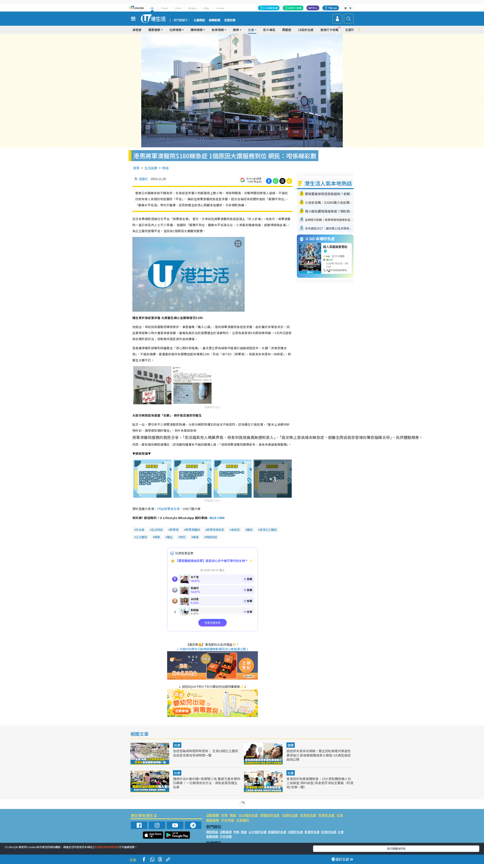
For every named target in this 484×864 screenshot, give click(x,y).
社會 (177, 745)
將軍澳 (174, 530)
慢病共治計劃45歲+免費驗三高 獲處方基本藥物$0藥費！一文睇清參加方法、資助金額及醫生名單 (206, 782)
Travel (164, 8)
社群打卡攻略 (295, 7)
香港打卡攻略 (329, 29)
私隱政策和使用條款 (107, 847)
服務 (157, 537)
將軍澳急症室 (215, 530)
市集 (224, 815)
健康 (291, 745)
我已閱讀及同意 (396, 848)
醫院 (250, 530)
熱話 (165, 167)
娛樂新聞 (214, 20)
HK (152, 8)
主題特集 (351, 29)
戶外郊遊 (227, 820)
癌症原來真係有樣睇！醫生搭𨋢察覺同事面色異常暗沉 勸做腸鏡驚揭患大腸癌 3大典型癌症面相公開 (318, 755)
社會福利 (242, 820)
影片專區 (269, 29)
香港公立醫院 (268, 530)
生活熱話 (157, 530)
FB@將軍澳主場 (168, 508)
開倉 (233, 815)
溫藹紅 (143, 178)
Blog (206, 8)
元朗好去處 (290, 815)
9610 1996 (216, 517)
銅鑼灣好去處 (269, 815)
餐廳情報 (212, 820)
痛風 (196, 537)
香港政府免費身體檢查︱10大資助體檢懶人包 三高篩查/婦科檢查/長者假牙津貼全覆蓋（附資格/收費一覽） (319, 782)
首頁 (136, 167)
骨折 (183, 537)
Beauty (192, 8)
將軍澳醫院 (193, 530)
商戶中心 (312, 7)
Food (178, 8)
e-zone (220, 8)
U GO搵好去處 (270, 7)
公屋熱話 (199, 20)
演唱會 (136, 29)
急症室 (235, 530)
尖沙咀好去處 (248, 815)
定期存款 (230, 20)
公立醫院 (141, 537)
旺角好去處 (326, 815)
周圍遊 (286, 29)
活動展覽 (212, 815)
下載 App (332, 7)
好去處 (140, 530)
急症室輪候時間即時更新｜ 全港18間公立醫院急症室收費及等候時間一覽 (205, 752)
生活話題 (150, 167)
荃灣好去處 (308, 815)
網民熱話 (212, 832)
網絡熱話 (211, 537)
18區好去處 (305, 29)
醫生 (170, 537)
